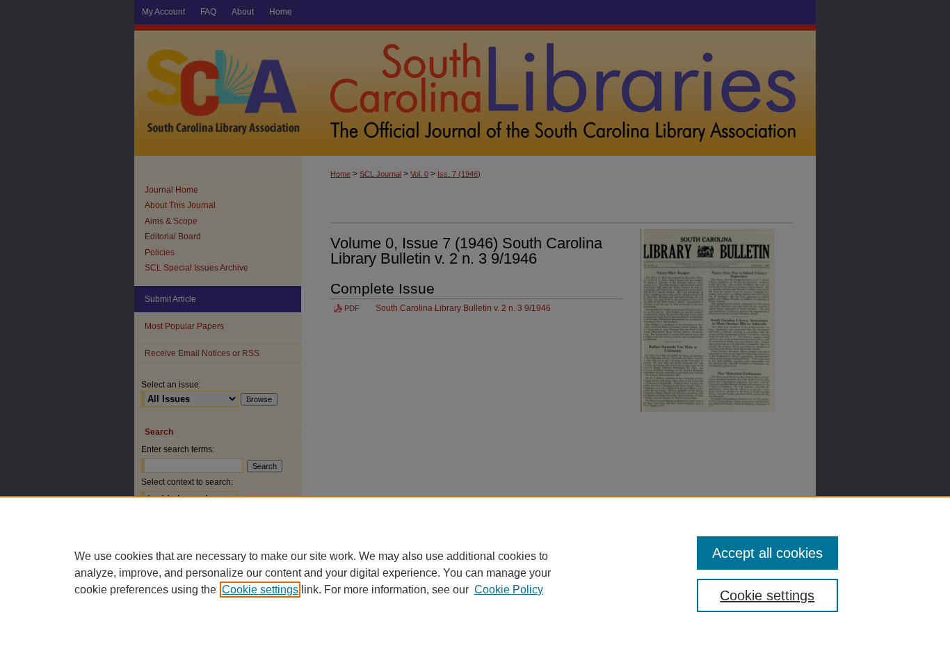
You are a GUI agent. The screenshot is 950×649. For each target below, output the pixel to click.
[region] (475, 572)
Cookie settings (260, 589)
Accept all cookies (767, 553)
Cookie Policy (508, 589)
